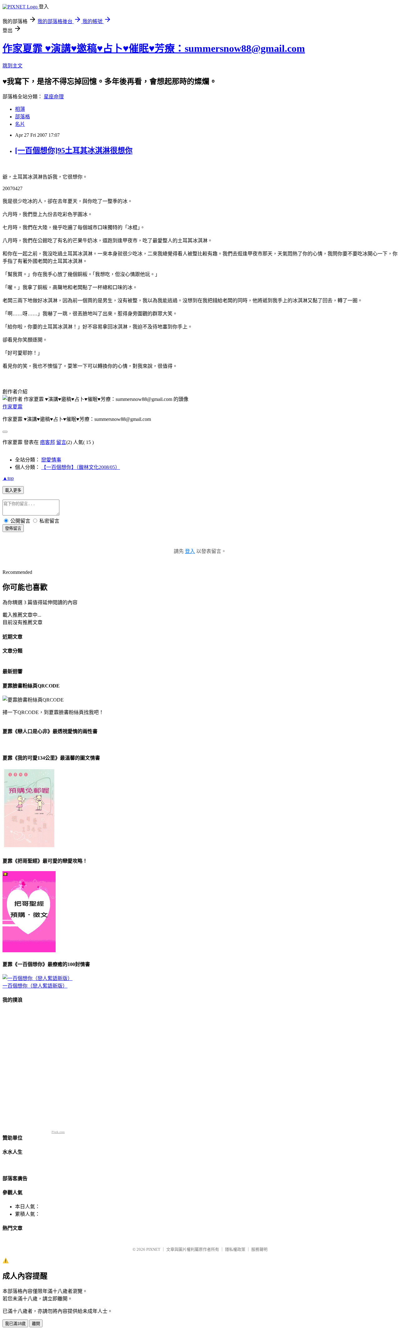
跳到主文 (12, 65)
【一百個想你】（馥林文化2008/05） (80, 467)
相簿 (20, 109)
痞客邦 (47, 442)
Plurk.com (58, 1132)
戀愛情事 (51, 459)
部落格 (22, 116)
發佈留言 (13, 528)
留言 (61, 442)
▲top (8, 478)
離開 (36, 1323)
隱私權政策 (235, 1249)
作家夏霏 (12, 406)
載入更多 (13, 490)
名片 (20, 124)
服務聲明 (259, 1249)
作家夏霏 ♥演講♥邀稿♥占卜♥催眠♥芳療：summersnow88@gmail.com (153, 48)
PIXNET (153, 1249)
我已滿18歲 (15, 1323)
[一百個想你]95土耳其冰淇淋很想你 (73, 150)
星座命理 (54, 96)
